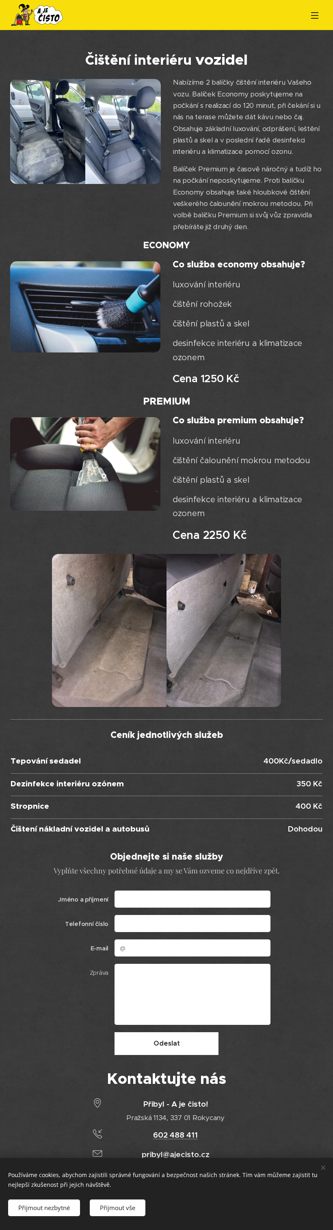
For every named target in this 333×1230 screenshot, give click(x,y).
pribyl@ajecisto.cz (176, 1154)
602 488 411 (175, 1135)
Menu (315, 15)
